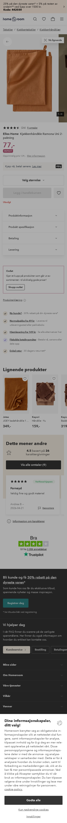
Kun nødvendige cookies (33, 809)
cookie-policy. (13, 789)
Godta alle (33, 800)
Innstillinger (33, 816)
